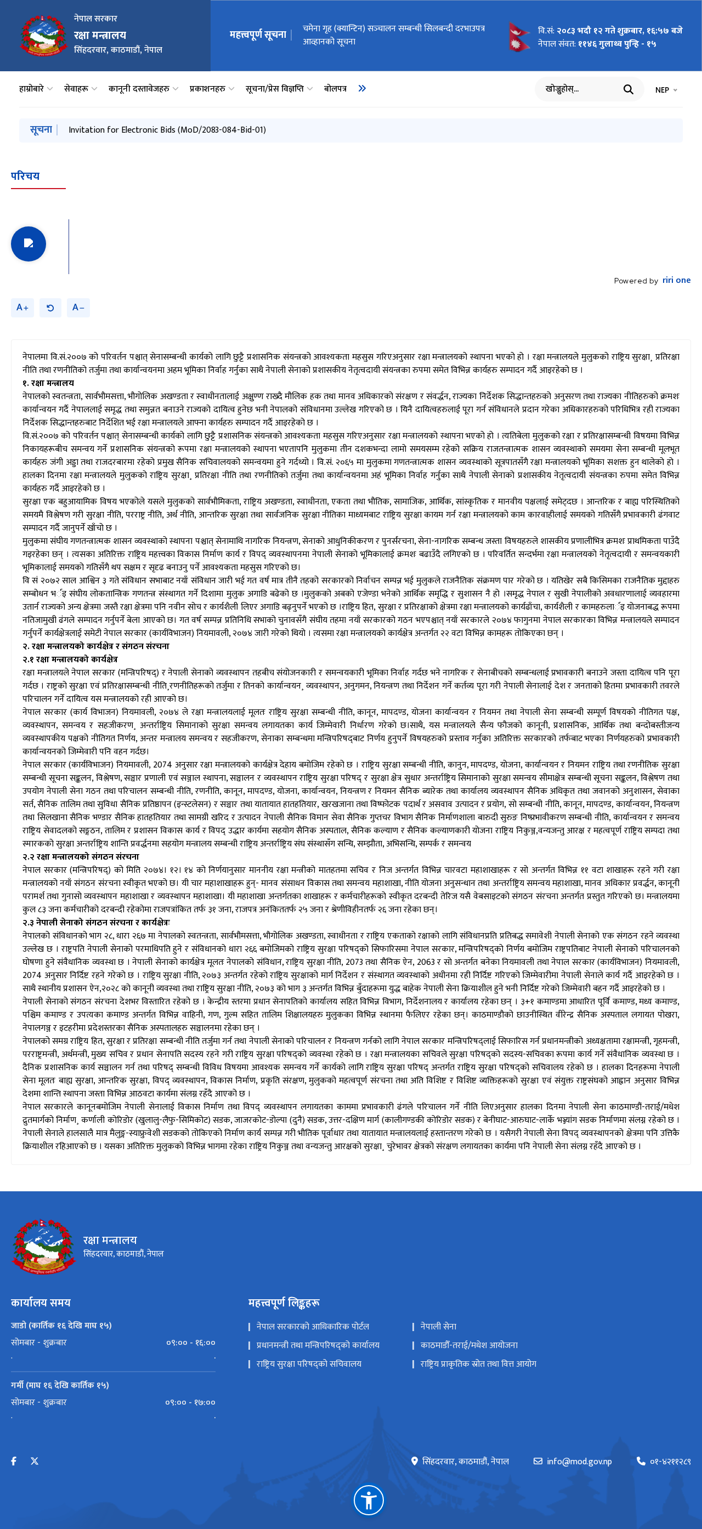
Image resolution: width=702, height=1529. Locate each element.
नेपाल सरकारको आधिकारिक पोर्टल (313, 1327)
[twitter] (34, 1461)
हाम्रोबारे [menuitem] (31, 89)
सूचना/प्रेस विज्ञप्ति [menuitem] (275, 89)
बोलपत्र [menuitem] (335, 89)
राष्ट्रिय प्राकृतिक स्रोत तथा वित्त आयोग (478, 1364)
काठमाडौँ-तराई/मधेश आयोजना (469, 1345)
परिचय (25, 176)
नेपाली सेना (438, 1327)
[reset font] (50, 307)
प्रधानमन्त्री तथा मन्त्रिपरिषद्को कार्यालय (318, 1345)
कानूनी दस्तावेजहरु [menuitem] (139, 89)
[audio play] (28, 244)
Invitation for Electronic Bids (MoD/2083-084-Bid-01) (388, 35)
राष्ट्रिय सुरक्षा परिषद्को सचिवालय (309, 1364)
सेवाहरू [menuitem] (76, 89)
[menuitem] (362, 88)
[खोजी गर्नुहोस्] (628, 89)
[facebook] (13, 1461)
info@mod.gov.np (579, 1462)
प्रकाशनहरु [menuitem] (207, 89)
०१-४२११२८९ (670, 1462)
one (677, 280)
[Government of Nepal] (44, 35)
